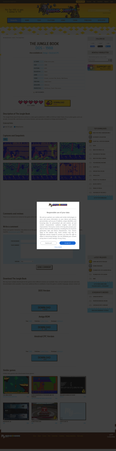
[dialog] (58, 225)
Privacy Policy (62, 238)
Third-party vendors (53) (55, 227)
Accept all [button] (68, 243)
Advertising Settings (51, 236)
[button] (58, 247)
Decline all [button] (48, 243)
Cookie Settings (52, 238)
